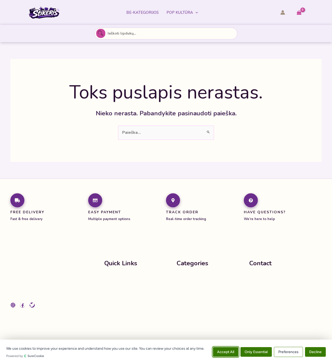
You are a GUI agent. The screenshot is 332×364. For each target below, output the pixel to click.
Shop (109, 288)
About (110, 298)
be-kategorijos (142, 12)
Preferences (288, 351)
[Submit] (100, 33)
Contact (112, 309)
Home (110, 277)
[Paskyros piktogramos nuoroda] (282, 12)
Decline (315, 351)
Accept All (225, 351)
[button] (195, 12)
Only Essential (256, 351)
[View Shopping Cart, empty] (298, 13)
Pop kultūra (180, 12)
